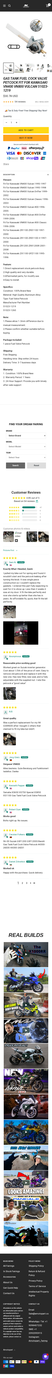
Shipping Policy (36, 1266)
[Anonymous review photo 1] (9, 693)
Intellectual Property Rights (39, 1293)
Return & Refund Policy (37, 1273)
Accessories (9, 1276)
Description (9, 175)
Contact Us (8, 1293)
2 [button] (22, 883)
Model (9, 442)
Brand (9, 431)
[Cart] (47, 5)
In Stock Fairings (11, 1271)
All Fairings (8, 1266)
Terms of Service (37, 1286)
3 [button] (26, 883)
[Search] (9, 6)
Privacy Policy (35, 1280)
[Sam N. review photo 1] (9, 612)
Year (8, 453)
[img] (10, 558)
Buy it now (26, 138)
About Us (7, 1282)
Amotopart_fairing (38, 1340)
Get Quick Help (10, 1287)
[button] (14, 507)
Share (6, 164)
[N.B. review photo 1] (9, 739)
